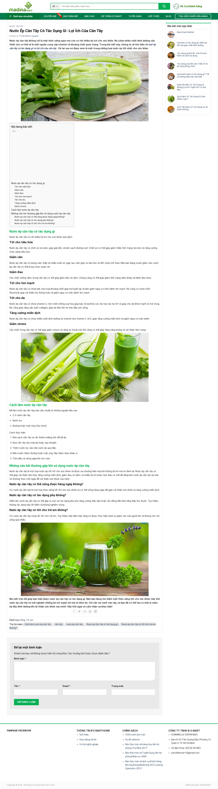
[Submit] (164, 6)
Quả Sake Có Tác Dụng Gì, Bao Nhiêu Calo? (191, 97)
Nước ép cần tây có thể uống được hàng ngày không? (40, 217)
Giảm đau (19, 193)
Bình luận (20, 658)
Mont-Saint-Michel (185, 32)
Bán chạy (90, 16)
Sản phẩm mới (70, 16)
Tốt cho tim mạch (23, 196)
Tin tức (19, 26)
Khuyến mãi (50, 16)
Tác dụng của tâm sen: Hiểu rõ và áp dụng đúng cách (192, 65)
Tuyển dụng (135, 16)
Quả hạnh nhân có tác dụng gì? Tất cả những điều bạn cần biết (193, 75)
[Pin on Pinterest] (90, 611)
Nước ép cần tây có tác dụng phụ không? (34, 220)
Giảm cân (19, 190)
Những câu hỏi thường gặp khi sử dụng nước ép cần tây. (41, 213)
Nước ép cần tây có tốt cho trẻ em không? (35, 223)
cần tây (58, 624)
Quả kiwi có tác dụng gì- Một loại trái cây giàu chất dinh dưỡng (192, 43)
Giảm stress (20, 206)
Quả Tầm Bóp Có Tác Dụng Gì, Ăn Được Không (192, 108)
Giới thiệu (153, 16)
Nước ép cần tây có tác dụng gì (28, 183)
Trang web (117, 686)
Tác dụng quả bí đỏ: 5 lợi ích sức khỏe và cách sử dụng (192, 54)
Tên (17, 686)
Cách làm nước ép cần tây (25, 210)
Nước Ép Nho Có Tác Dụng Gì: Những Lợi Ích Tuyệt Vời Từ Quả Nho (191, 87)
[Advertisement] (41, 157)
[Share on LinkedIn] (95, 611)
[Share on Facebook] (73, 611)
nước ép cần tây (75, 624)
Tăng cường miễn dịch (25, 203)
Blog (168, 16)
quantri (35, 36)
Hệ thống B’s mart (111, 16)
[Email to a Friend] (84, 611)
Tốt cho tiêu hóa (22, 186)
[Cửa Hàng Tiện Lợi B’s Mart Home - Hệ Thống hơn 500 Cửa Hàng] (26, 6)
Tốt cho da (20, 200)
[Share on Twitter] (79, 611)
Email (66, 686)
